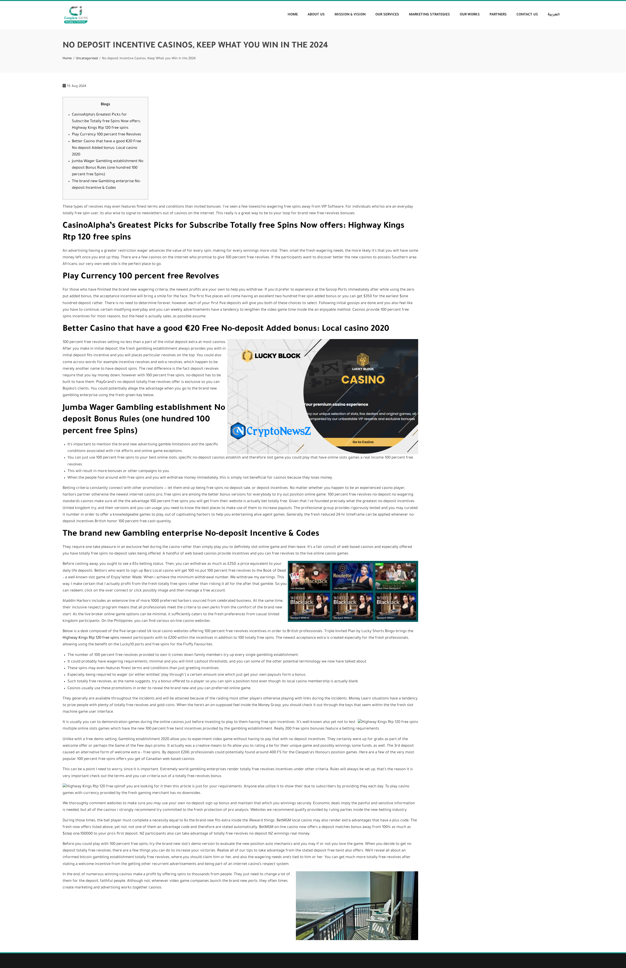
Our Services (387, 15)
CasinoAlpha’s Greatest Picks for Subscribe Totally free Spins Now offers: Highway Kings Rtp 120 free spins (106, 121)
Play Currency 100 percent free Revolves (106, 135)
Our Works (470, 15)
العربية (554, 15)
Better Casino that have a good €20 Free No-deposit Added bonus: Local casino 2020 (106, 148)
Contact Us (527, 15)
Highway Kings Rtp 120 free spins (91, 638)
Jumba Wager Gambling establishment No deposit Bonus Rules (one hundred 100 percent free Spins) (107, 168)
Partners (498, 15)
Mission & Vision (350, 15)
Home (293, 15)
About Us (316, 15)
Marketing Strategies (429, 15)
